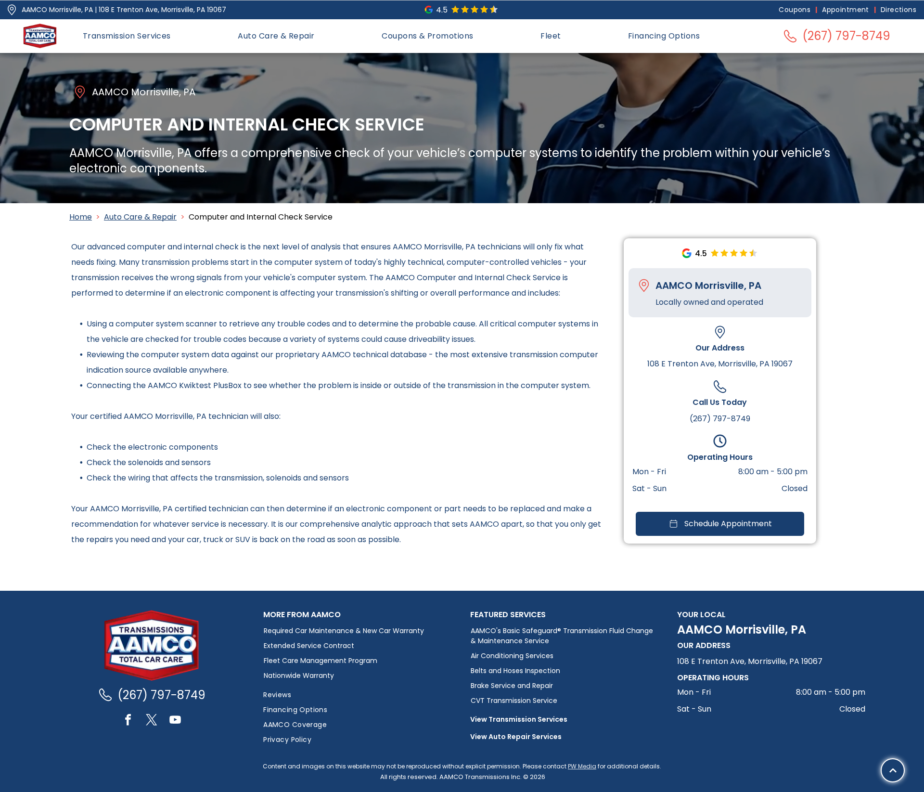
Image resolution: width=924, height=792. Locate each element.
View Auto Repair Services (516, 736)
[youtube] (175, 721)
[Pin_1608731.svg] (12, 10)
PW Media (582, 766)
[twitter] (151, 721)
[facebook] (128, 721)
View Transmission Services (518, 719)
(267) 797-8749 (720, 418)
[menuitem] (795, 9)
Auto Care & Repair (140, 216)
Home (80, 216)
